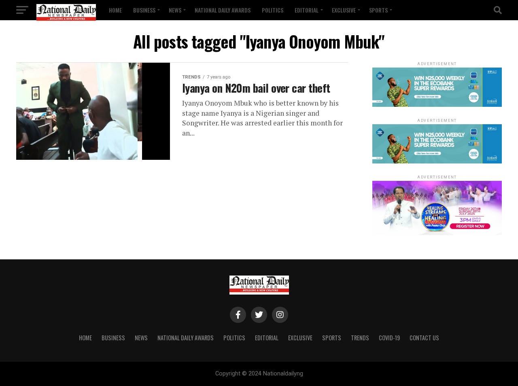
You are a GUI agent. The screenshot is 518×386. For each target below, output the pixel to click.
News (175, 10)
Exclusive (344, 10)
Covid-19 (389, 337)
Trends (360, 337)
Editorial (306, 10)
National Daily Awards (223, 10)
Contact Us (424, 337)
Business (144, 10)
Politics (272, 10)
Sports (378, 10)
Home (115, 10)
